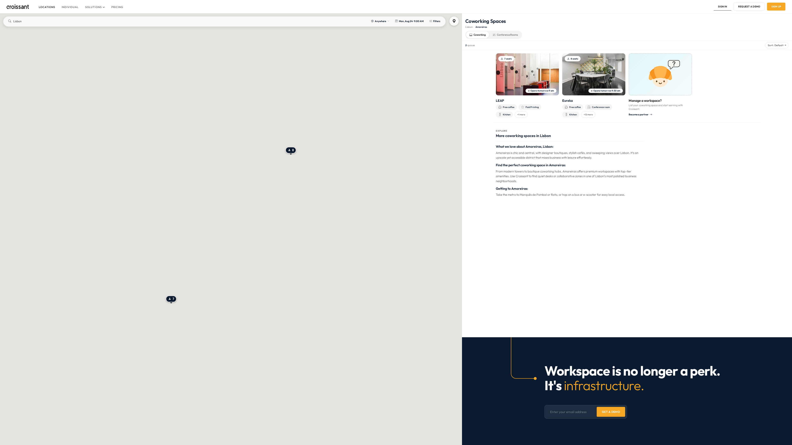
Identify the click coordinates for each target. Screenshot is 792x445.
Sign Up (776, 6)
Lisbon (469, 26)
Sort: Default (776, 45)
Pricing (117, 7)
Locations (47, 7)
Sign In (722, 6)
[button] (171, 299)
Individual (70, 7)
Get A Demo (611, 412)
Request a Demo (749, 6)
